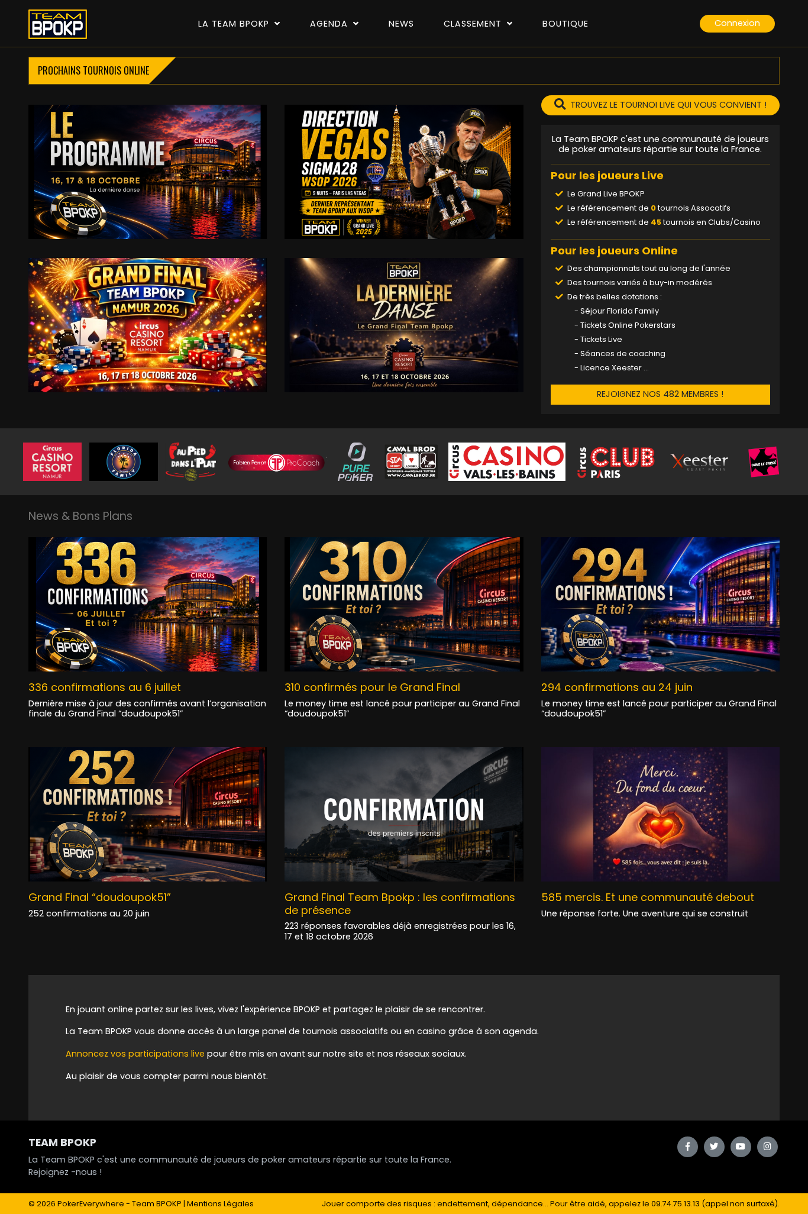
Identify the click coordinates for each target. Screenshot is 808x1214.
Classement (474, 24)
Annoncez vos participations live (136, 1054)
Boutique (565, 24)
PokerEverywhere (90, 1204)
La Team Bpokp (235, 24)
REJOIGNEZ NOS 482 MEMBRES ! (660, 394)
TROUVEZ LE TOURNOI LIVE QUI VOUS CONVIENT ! (668, 105)
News (401, 24)
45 (656, 222)
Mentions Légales (220, 1204)
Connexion (737, 23)
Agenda (330, 24)
